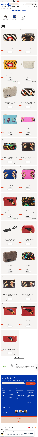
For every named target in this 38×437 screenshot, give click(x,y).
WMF (10, 388)
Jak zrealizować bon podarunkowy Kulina (30, 392)
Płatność (17, 392)
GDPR (17, 398)
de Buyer (10, 397)
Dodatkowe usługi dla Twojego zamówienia (19, 390)
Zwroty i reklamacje (19, 388)
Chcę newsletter (30, 383)
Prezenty (35, 6)
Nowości (31, 6)
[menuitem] (2, 6)
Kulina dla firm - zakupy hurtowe (30, 396)
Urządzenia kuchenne (4, 392)
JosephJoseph (11, 394)
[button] (19, 26)
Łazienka (3, 395)
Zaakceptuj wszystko (28, 433)
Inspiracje (27, 6)
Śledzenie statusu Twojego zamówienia (31, 400)
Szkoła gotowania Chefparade (29, 398)
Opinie (28, 388)
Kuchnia (3, 388)
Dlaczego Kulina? (29, 402)
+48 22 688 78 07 (6, 410)
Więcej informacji (20, 434)
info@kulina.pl (5, 412)
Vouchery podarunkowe (20, 395)
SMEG (10, 391)
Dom (3, 398)
